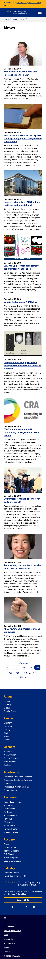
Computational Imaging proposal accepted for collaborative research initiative (22, 365)
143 (35, 673)
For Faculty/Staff (11, 829)
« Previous (24, 663)
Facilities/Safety (11, 825)
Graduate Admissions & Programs (18, 780)
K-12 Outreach (10, 755)
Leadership (8, 726)
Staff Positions (10, 761)
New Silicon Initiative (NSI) (15, 876)
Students (7, 736)
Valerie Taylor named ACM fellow (21, 302)
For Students (9, 808)
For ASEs (8, 819)
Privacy (7, 948)
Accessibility (9, 939)
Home (6, 19)
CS (5, 922)
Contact (7, 765)
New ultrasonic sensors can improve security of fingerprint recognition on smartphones (23, 138)
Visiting (7, 708)
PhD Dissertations (11, 854)
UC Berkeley (9, 926)
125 (23, 667)
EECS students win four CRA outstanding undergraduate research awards (23, 432)
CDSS (6, 935)
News (14, 19)
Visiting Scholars (11, 832)
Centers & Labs (10, 847)
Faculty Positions (11, 758)
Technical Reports (11, 851)
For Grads (8, 812)
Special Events (10, 711)
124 (16, 667)
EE (5, 918)
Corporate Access (11, 872)
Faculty (7, 729)
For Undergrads (10, 815)
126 (30, 667)
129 (17, 673)
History (7, 701)
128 (10, 673)
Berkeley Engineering (12, 931)
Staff (6, 733)
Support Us (8, 751)
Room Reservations (12, 802)
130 (25, 673)
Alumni (7, 740)
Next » (23, 677)
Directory (8, 723)
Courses (7, 783)
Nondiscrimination (11, 943)
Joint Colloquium (11, 857)
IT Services (9, 822)
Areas (6, 844)
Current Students (11, 790)
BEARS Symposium (12, 861)
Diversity (7, 704)
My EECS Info (10, 805)
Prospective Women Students (16, 787)
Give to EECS (23, 900)
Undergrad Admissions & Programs (18, 777)
